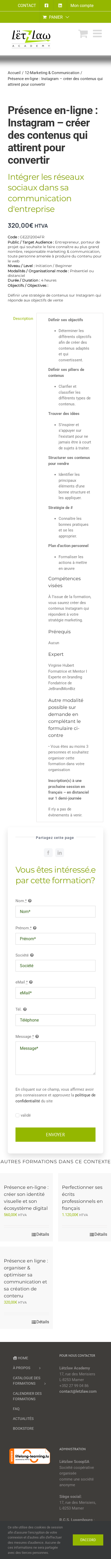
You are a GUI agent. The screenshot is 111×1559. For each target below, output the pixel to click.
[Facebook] (48, 852)
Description (23, 318)
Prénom (23, 928)
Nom (21, 901)
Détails (42, 1234)
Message (24, 1036)
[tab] (20, 319)
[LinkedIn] (59, 852)
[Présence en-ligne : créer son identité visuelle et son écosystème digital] (26, 1176)
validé (26, 1115)
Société (22, 955)
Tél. (18, 1009)
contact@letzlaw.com (78, 1391)
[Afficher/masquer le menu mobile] (98, 33)
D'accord (88, 1540)
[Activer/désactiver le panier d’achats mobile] (83, 33)
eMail (21, 982)
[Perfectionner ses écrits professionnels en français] (84, 1176)
